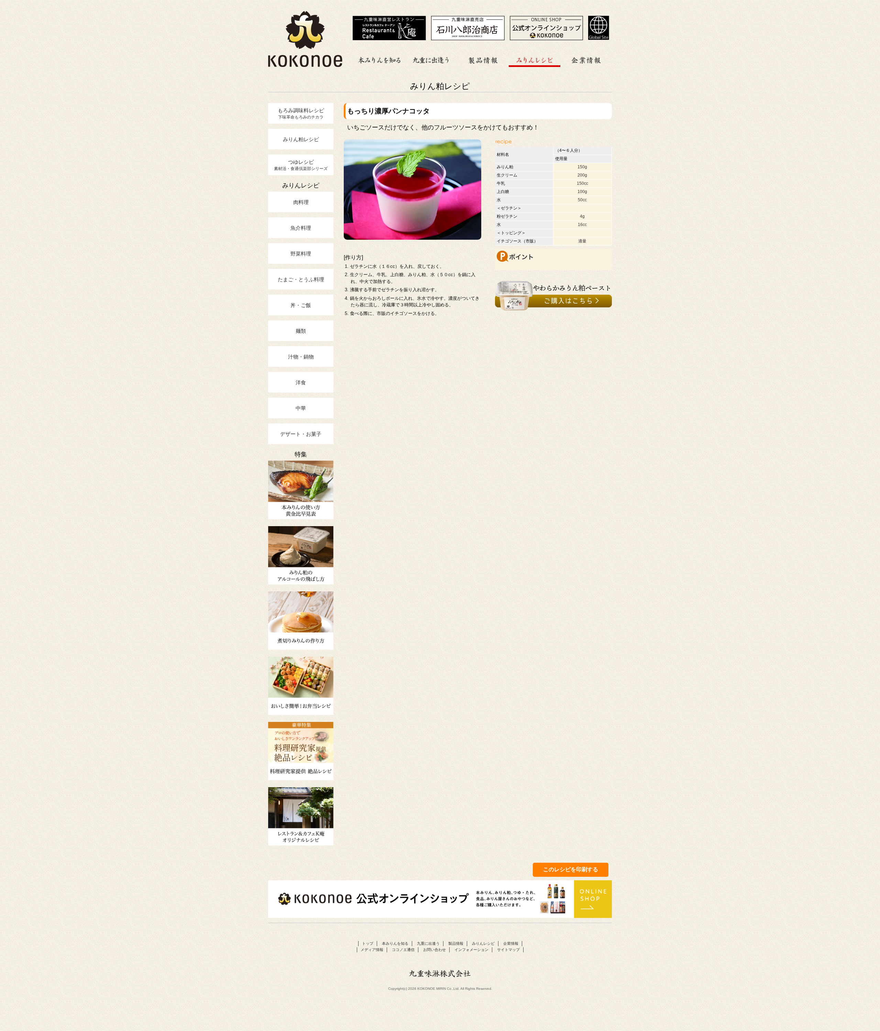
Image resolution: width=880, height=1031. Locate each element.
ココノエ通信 (403, 950)
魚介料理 (300, 227)
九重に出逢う (431, 59)
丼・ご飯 (300, 305)
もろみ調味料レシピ (301, 113)
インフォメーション (471, 950)
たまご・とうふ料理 (301, 279)
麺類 (301, 330)
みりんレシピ (534, 59)
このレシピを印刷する (570, 869)
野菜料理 (300, 253)
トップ (367, 943)
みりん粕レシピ (301, 139)
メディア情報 (372, 950)
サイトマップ (508, 950)
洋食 (301, 382)
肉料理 (301, 202)
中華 (301, 408)
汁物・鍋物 (301, 356)
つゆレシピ (301, 164)
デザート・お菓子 (300, 433)
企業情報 (586, 59)
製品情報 (483, 59)
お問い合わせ (434, 950)
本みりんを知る (380, 59)
